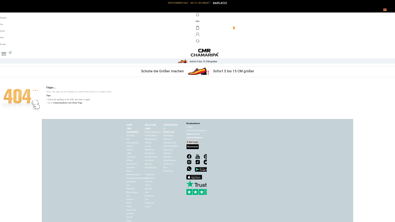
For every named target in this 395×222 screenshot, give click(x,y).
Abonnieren (192, 147)
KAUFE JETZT (220, 3)
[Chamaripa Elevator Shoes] (197, 52)
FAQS (129, 206)
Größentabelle (151, 135)
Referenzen (131, 210)
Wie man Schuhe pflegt (130, 217)
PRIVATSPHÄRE (170, 146)
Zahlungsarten (151, 139)
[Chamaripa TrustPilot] (201, 187)
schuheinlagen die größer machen (151, 160)
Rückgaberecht (169, 143)
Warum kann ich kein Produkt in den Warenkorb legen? (149, 196)
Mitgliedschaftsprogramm (137, 178)
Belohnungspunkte (153, 132)
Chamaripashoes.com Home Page (67, 103)
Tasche (2, 31)
